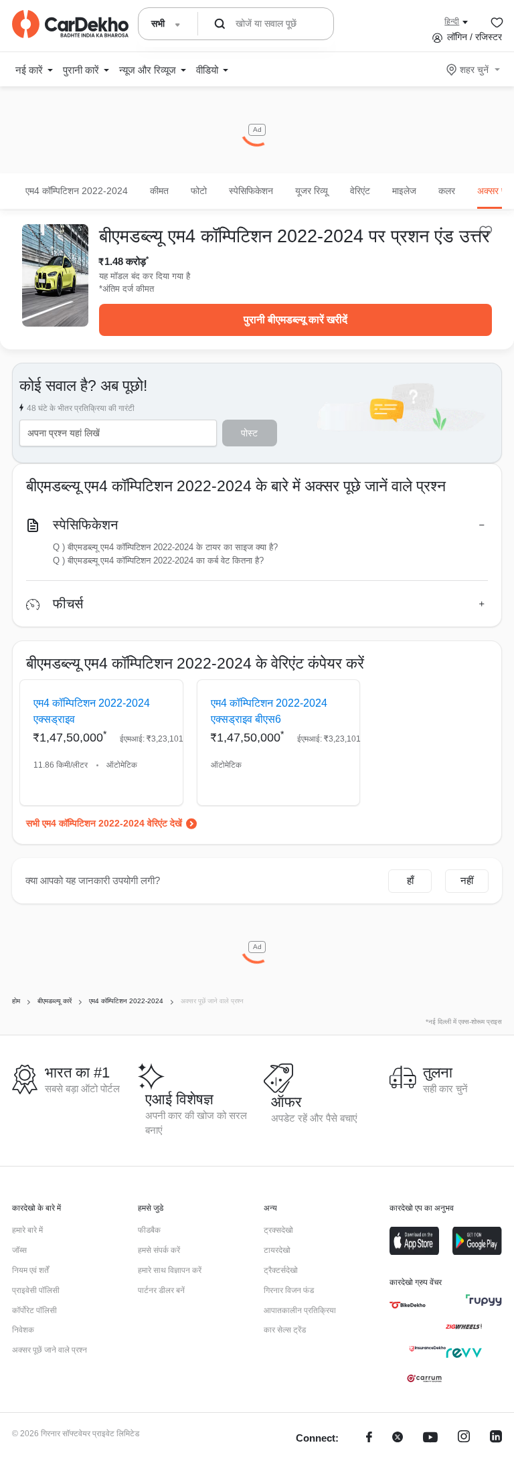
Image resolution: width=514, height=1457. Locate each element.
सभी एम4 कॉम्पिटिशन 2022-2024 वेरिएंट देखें (104, 823)
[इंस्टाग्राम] (464, 1439)
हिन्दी (451, 21)
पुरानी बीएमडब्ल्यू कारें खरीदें (295, 319)
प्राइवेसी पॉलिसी (36, 1290)
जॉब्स (19, 1250)
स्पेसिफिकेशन (85, 524)
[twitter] (397, 1439)
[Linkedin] (496, 1439)
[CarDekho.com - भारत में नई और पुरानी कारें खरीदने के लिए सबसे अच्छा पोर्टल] (70, 24)
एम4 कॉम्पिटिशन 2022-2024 (76, 190)
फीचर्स (68, 603)
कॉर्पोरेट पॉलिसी (34, 1310)
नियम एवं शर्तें (30, 1270)
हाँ (410, 880)
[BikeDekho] (408, 1305)
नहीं (466, 880)
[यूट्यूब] (430, 1439)
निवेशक (23, 1330)
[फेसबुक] (369, 1439)
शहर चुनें (474, 69)
